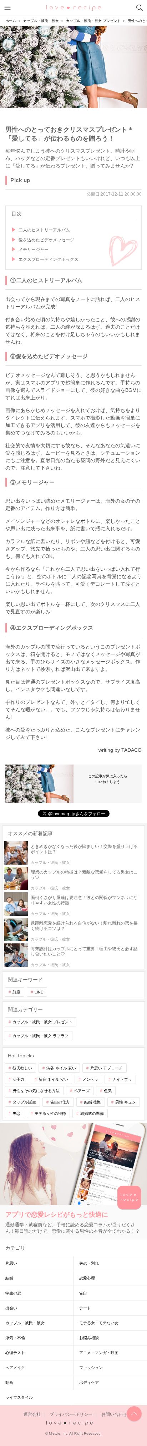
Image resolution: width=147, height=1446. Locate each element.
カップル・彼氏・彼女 (25, 1323)
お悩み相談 (89, 1338)
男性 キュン (125, 1102)
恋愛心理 (87, 1278)
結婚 (9, 1278)
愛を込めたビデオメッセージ (46, 239)
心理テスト (15, 1353)
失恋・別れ (89, 1263)
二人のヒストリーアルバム (44, 230)
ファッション (91, 1367)
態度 (16, 992)
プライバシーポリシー (71, 1414)
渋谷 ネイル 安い (61, 1068)
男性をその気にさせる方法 (36, 1091)
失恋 (16, 1113)
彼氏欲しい (22, 1068)
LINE (39, 992)
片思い (11, 1263)
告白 (83, 1293)
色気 (108, 1091)
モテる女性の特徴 (50, 1113)
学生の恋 (13, 1293)
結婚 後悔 (92, 1102)
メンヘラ (90, 1079)
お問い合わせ (114, 1414)
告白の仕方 (60, 1102)
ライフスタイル (19, 1397)
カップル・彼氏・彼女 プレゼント (42, 1022)
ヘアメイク (15, 1367)
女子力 (18, 1079)
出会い (11, 1308)
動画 (9, 1382)
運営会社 (32, 1414)
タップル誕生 (24, 1102)
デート (85, 1308)
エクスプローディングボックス (48, 259)
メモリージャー (34, 249)
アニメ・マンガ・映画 (98, 1353)
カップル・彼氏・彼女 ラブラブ (40, 1036)
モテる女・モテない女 (98, 1323)
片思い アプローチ (106, 1068)
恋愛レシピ (73, 7)
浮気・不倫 (15, 1338)
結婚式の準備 (92, 1113)
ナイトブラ (122, 1079)
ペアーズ (82, 1091)
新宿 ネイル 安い (53, 1079)
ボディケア (89, 1382)
